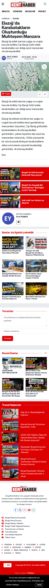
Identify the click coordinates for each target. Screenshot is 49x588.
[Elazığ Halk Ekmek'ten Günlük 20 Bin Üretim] (12, 266)
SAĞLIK (42, 545)
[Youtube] (29, 510)
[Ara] (45, 4)
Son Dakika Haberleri (13, 535)
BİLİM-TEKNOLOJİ (21, 550)
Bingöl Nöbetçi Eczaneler (15, 518)
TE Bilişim (30, 573)
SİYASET (42, 11)
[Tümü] (45, 353)
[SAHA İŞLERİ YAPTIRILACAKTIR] (12, 363)
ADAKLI (7, 550)
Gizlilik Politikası (27, 585)
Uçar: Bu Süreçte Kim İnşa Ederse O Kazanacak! (35, 394)
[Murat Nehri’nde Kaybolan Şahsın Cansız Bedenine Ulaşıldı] (36, 363)
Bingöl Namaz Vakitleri (14, 523)
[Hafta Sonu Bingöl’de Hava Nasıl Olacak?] (12, 243)
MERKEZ (28, 547)
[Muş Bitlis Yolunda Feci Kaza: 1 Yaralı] (36, 289)
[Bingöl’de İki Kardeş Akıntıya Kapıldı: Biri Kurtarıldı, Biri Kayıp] (12, 384)
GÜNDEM (17, 11)
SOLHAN (7, 553)
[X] (20, 510)
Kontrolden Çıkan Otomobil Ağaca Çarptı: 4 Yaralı (33, 276)
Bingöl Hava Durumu (13, 521)
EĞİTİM (38, 547)
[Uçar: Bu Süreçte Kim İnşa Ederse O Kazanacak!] (36, 384)
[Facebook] (15, 510)
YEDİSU (18, 553)
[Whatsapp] (34, 510)
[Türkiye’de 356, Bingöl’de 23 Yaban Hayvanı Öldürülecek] (36, 243)
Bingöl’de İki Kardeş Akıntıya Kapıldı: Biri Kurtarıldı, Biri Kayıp (11, 394)
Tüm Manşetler (11, 532)
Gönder (7, 338)
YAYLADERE (31, 545)
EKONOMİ (30, 11)
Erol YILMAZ (22, 217)
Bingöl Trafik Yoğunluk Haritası (17, 526)
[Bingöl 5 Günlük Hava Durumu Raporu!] (12, 289)
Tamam (39, 585)
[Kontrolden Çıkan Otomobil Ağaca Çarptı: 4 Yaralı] (36, 266)
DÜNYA (35, 550)
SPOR (6, 547)
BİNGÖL (6, 11)
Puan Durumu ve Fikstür (14, 529)
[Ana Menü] (3, 4)
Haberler (6, 19)
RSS (8, 565)
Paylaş (7, 94)
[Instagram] (24, 510)
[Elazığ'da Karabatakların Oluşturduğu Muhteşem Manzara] (24, 76)
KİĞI (43, 550)
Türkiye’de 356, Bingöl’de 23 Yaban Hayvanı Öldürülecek (35, 253)
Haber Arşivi (10, 537)
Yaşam (16, 19)
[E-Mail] (18, 222)
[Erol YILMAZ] (8, 218)
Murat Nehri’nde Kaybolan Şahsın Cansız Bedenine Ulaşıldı (36, 373)
